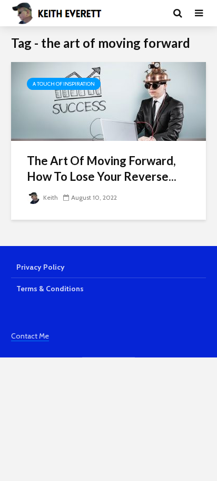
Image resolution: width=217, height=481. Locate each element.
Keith (50, 197)
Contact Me (30, 336)
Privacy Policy (40, 267)
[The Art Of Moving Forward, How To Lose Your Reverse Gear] (108, 101)
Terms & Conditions (50, 288)
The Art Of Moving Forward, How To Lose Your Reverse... (101, 168)
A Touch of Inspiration (64, 83)
